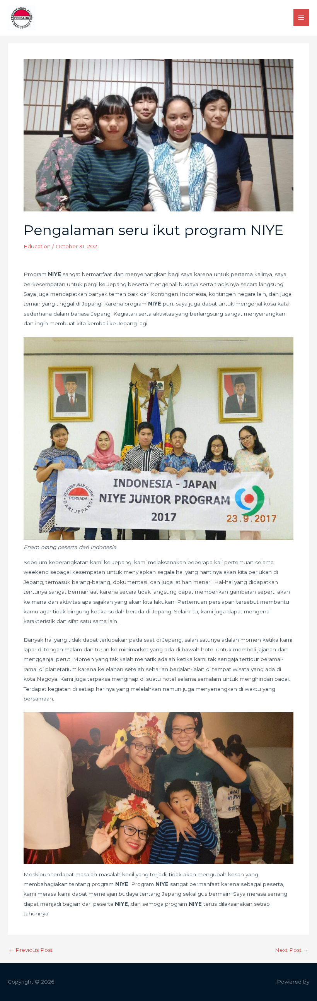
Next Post (291, 950)
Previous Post (31, 950)
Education (37, 246)
